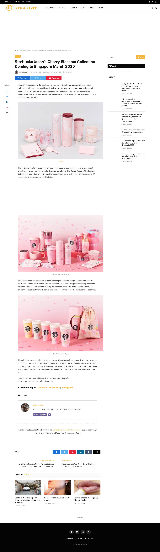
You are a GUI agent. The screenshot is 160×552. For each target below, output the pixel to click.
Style (18, 56)
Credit (61, 161)
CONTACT (8, 2)
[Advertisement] (80, 31)
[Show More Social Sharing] (64, 78)
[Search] (156, 7)
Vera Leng (24, 72)
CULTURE (62, 8)
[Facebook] (7, 91)
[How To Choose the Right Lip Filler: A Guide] (87, 487)
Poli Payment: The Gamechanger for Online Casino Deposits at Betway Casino (131, 102)
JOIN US (17, 2)
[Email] (7, 113)
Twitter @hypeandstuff (61, 430)
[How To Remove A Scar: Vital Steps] (57, 487)
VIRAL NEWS (50, 8)
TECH (82, 8)
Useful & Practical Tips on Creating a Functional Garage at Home (27, 500)
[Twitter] (7, 96)
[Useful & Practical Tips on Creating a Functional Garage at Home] (28, 487)
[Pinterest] (7, 107)
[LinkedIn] (7, 102)
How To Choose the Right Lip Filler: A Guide (86, 499)
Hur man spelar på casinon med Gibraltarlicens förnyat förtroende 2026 (133, 143)
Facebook (54, 387)
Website (42, 387)
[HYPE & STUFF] (21, 8)
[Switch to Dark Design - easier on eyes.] (152, 8)
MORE (101, 8)
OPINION (73, 8)
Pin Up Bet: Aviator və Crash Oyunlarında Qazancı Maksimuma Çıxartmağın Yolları (131, 87)
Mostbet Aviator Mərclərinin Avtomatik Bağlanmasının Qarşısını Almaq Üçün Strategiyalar (131, 118)
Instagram (67, 387)
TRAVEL (92, 8)
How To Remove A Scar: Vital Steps (56, 499)
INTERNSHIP (26, 2)
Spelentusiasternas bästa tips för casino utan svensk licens (133, 131)
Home (17, 50)
